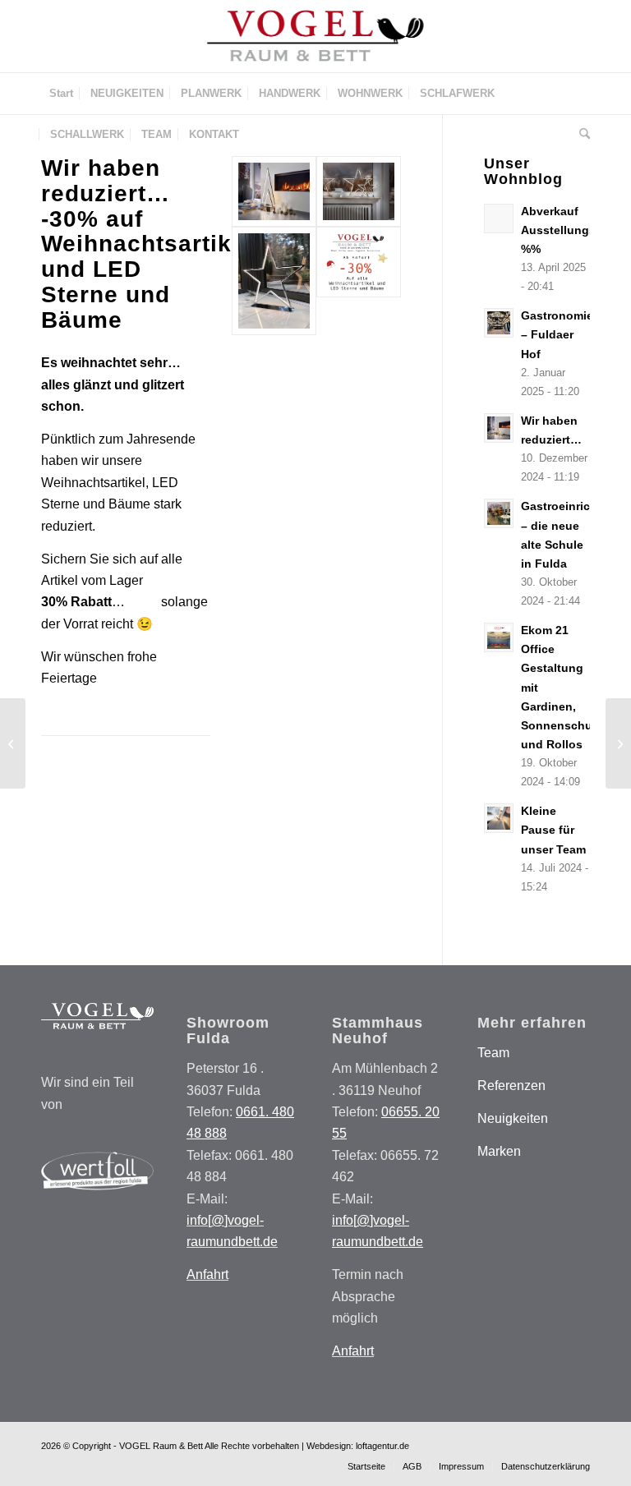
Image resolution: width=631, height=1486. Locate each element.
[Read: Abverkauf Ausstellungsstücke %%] (499, 218)
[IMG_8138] (274, 191)
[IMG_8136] (274, 281)
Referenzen (511, 1086)
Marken (499, 1151)
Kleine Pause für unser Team (553, 830)
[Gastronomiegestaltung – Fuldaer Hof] (618, 743)
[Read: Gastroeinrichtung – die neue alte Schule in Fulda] (499, 513)
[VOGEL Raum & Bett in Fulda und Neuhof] (315, 36)
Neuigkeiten (512, 1118)
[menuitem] (61, 93)
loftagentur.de (382, 1446)
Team (493, 1053)
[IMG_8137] (358, 191)
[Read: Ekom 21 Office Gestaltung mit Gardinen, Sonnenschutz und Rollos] (499, 637)
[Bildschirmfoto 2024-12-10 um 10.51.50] (358, 281)
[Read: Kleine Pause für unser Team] (499, 818)
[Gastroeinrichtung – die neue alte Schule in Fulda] (12, 743)
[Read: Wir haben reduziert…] (499, 428)
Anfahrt (207, 1274)
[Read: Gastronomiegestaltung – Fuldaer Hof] (499, 323)
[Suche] (580, 134)
